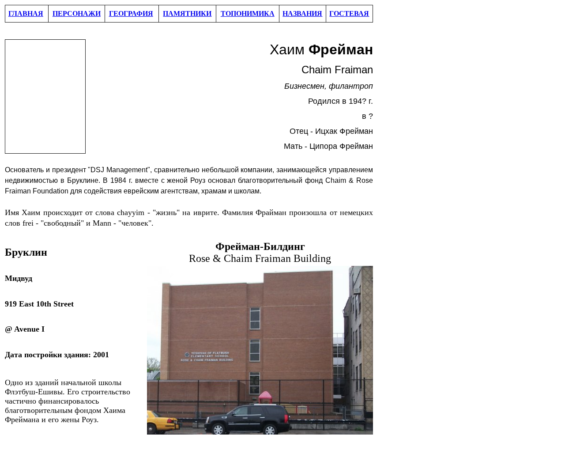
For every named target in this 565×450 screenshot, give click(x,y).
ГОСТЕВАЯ (349, 13)
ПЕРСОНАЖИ (77, 13)
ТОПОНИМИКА (248, 13)
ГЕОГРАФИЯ (131, 13)
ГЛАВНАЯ (25, 13)
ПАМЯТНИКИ (187, 13)
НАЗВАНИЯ (302, 13)
